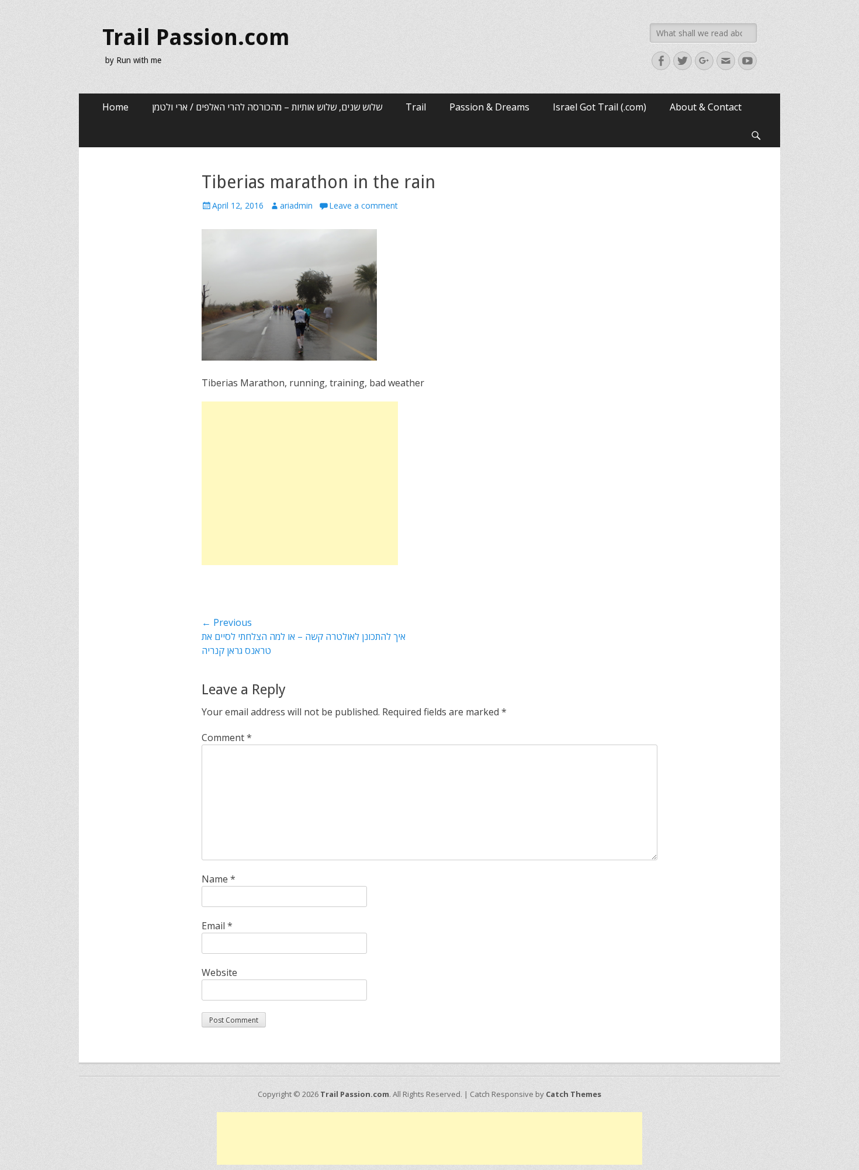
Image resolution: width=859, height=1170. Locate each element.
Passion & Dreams (489, 107)
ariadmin (296, 205)
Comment (227, 737)
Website (219, 972)
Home (115, 107)
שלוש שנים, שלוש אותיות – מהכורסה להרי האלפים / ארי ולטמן (267, 107)
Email (217, 925)
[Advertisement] (300, 483)
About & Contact (706, 107)
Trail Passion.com (196, 37)
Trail (416, 107)
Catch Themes (573, 1094)
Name (218, 879)
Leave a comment (363, 205)
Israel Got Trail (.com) (599, 107)
